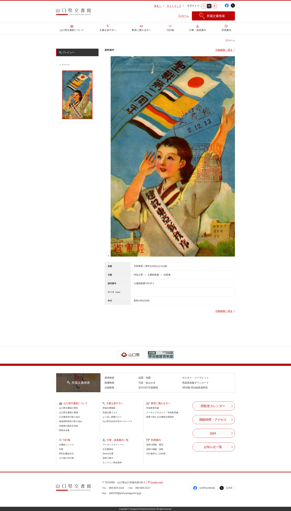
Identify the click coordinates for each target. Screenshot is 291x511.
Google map (156, 482)
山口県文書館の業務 (68, 412)
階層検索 (109, 382)
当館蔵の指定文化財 (68, 426)
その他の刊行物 (66, 458)
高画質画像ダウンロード (195, 382)
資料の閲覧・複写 (154, 444)
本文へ (157, 6)
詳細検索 (109, 387)
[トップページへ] (73, 12)
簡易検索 (109, 377)
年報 (61, 449)
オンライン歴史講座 (112, 462)
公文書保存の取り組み (69, 417)
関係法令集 (64, 430)
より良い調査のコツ (112, 417)
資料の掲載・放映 (154, 449)
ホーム (185, 16)
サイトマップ (174, 6)
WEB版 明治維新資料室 (195, 387)
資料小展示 (108, 458)
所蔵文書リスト (110, 412)
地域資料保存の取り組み (70, 421)
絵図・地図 (145, 377)
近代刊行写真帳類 (148, 387)
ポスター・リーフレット (195, 377)
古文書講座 (108, 449)
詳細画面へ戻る (224, 50)
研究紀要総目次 (66, 453)
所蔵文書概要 (109, 408)
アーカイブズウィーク (113, 444)
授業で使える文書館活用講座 (160, 417)
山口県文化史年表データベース (117, 421)
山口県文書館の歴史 (68, 408)
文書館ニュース (66, 444)
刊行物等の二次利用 (155, 453)
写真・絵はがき (147, 382)
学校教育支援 (152, 408)
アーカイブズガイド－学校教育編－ (163, 412)
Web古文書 (108, 453)
